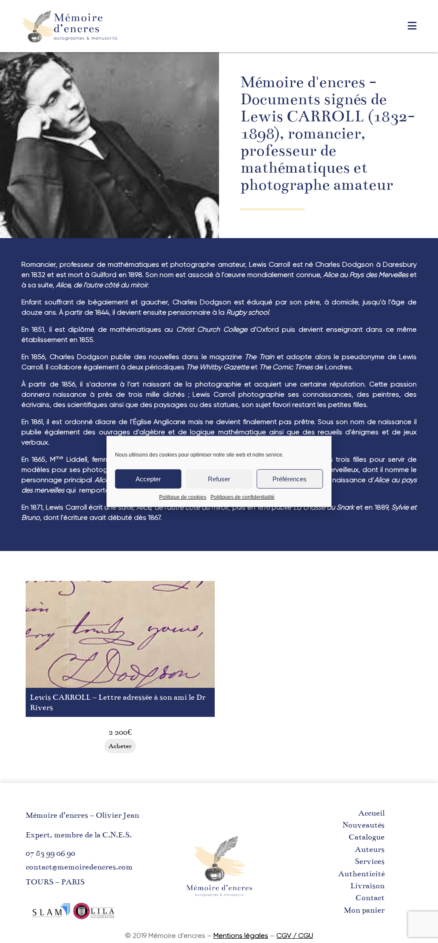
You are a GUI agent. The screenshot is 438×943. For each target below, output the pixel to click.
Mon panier (364, 910)
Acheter (120, 746)
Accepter (148, 478)
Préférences (289, 478)
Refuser (219, 478)
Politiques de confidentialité (242, 497)
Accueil (371, 813)
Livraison (367, 885)
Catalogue (367, 837)
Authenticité (361, 873)
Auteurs (370, 849)
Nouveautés (364, 825)
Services (370, 861)
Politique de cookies (182, 497)
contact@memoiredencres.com (79, 867)
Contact (370, 897)
